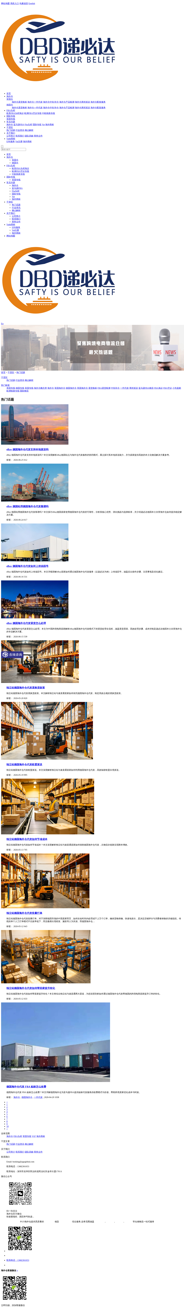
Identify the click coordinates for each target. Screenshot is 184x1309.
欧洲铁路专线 (12, 391)
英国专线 (10, 119)
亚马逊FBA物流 (146, 388)
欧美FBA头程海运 (15, 113)
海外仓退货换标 (19, 102)
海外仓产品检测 (66, 102)
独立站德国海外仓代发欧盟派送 (24, 764)
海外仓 (9, 96)
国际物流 (24, 391)
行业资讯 (20, 130)
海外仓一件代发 (35, 102)
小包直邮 (176, 388)
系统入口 (14, 3)
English (32, 3)
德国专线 (20, 388)
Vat (43, 124)
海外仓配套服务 (98, 102)
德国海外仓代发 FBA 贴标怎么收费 (26, 1086)
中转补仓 (115, 388)
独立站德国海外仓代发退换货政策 (25, 687)
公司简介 (10, 136)
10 (7, 1126)
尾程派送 (133, 388)
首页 (8, 93)
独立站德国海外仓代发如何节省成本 (26, 839)
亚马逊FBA (18, 124)
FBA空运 (167, 388)
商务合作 (38, 136)
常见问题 (10, 122)
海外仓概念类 (40, 388)
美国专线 (10, 388)
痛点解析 (29, 130)
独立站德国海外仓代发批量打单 (24, 913)
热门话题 (10, 130)
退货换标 (92, 388)
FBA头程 (10, 110)
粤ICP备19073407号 (10, 1221)
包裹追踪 (23, 3)
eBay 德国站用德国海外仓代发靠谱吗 (27, 506)
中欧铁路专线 (48, 113)
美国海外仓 (82, 388)
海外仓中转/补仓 (51, 102)
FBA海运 (158, 388)
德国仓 (9, 105)
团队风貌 (29, 136)
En (2, 323)
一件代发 (124, 388)
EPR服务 (10, 141)
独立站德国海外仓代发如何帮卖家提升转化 (30, 988)
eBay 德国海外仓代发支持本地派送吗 (27, 449)
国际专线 (10, 116)
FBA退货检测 (104, 388)
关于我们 (10, 133)
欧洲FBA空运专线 (32, 113)
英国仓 (9, 99)
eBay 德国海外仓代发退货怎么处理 (26, 623)
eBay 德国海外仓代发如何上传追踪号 (27, 566)
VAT (34, 1136)
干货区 (9, 127)
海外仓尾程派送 (82, 102)
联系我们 (20, 136)
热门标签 (5, 385)
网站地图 (5, 3)
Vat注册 (18, 141)
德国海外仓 (71, 388)
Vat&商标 (10, 139)
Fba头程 (28, 124)
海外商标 (49, 124)
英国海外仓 (59, 388)
